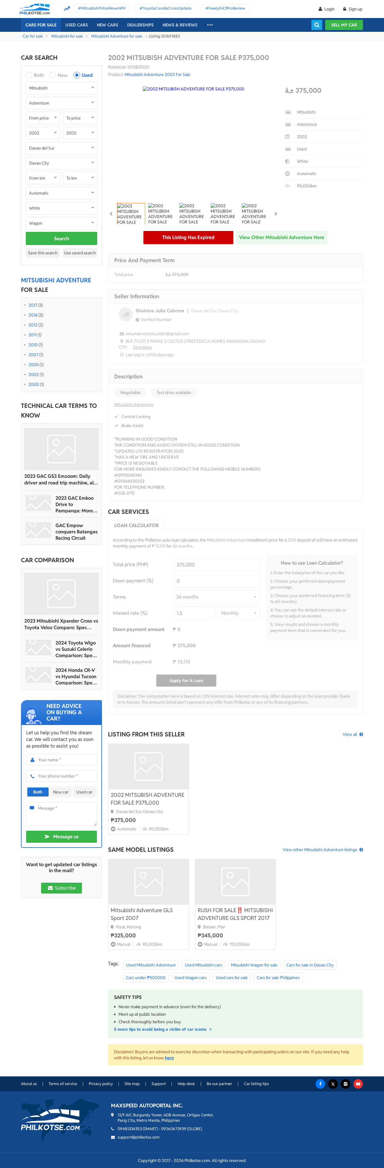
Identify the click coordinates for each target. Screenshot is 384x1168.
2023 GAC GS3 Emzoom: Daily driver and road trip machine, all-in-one (60, 479)
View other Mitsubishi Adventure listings (320, 849)
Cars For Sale (41, 25)
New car (60, 792)
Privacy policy (101, 1083)
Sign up (355, 9)
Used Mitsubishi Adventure (151, 965)
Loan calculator (136, 525)
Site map (132, 1083)
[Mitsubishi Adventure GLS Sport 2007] (148, 882)
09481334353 (130, 1128)
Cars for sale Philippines (278, 977)
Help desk (186, 1083)
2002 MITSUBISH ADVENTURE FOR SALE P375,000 (147, 798)
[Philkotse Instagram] (345, 1084)
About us (29, 1083)
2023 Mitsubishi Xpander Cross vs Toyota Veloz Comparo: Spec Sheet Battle (61, 624)
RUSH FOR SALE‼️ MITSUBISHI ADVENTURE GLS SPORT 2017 (235, 914)
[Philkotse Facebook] (320, 1084)
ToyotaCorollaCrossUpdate (167, 8)
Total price (123, 274)
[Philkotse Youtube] (358, 1084)
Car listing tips (256, 1083)
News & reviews (180, 25)
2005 (33, 364)
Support (159, 1083)
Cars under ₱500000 (146, 977)
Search (61, 238)
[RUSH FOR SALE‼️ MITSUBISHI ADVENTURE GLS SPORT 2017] (235, 882)
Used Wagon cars (191, 977)
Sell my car (344, 25)
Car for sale (33, 36)
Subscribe (65, 888)
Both (39, 75)
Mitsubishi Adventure (134, 404)
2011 (32, 335)
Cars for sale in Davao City (310, 965)
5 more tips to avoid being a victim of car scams (161, 1029)
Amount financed (132, 645)
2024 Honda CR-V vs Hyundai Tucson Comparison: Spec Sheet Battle (76, 676)
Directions (142, 347)
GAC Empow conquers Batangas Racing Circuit (77, 531)
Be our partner (219, 1083)
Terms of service (63, 1083)
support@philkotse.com (139, 1137)
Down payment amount (138, 629)
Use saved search (80, 253)
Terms (119, 597)
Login (329, 9)
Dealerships (140, 25)
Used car (84, 792)
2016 (33, 315)
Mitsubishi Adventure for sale (116, 36)
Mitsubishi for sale (67, 36)
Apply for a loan (186, 680)
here (169, 1057)
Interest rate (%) (130, 613)
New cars (107, 25)
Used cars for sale (232, 977)
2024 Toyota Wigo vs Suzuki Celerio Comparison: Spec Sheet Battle (76, 649)
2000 (33, 384)
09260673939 (173, 1128)
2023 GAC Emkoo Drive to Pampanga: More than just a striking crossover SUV (76, 504)
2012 (33, 325)
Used (87, 75)
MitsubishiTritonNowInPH (103, 8)
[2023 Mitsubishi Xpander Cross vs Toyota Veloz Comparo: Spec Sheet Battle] (61, 594)
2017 (32, 305)
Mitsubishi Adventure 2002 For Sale (157, 74)
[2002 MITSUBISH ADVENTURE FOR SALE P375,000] (148, 766)
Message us (66, 836)
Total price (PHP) (130, 564)
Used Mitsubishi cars (203, 965)
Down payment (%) (133, 581)
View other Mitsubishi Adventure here (281, 237)
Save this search (43, 253)
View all (350, 734)
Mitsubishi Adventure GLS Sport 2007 (142, 914)
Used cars (76, 25)
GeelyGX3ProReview (227, 8)
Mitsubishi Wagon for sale (254, 965)
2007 (33, 354)
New (63, 75)
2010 (33, 344)
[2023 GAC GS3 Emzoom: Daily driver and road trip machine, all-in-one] (61, 449)
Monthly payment (132, 662)
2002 (33, 374)
